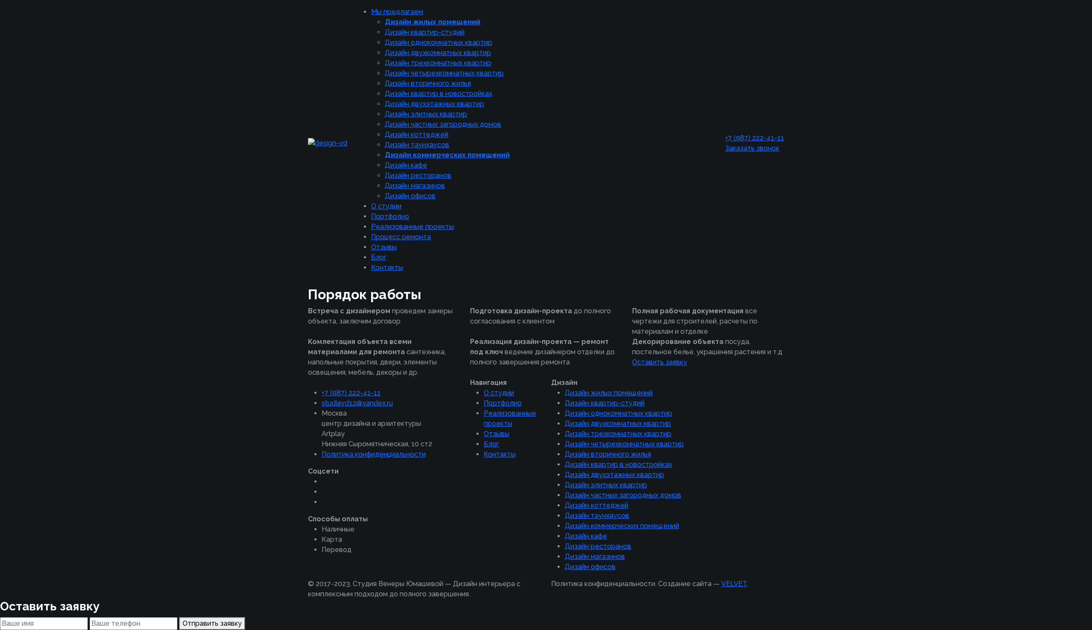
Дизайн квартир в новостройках (438, 94)
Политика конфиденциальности (374, 454)
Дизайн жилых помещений (432, 22)
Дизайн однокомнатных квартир (438, 42)
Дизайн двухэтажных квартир (434, 104)
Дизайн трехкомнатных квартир (438, 63)
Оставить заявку (659, 362)
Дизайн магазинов (415, 186)
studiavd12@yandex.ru (357, 403)
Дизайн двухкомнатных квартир (438, 53)
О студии (386, 206)
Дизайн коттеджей (416, 134)
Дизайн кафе (406, 165)
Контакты (387, 267)
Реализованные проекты (412, 227)
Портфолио (390, 216)
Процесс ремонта (401, 237)
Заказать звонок (752, 148)
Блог (378, 257)
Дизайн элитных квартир (426, 114)
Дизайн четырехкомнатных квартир (444, 73)
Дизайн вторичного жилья (428, 83)
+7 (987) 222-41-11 (754, 138)
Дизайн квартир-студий (425, 32)
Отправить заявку (212, 623)
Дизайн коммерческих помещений (447, 155)
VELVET (734, 584)
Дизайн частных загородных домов (443, 124)
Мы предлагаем (397, 12)
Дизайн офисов (410, 196)
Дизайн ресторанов (418, 175)
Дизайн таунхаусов (417, 145)
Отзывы (384, 247)
